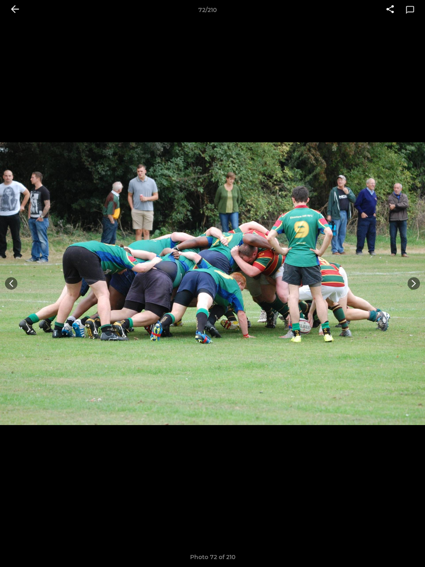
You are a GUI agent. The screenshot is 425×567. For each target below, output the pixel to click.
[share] (390, 10)
